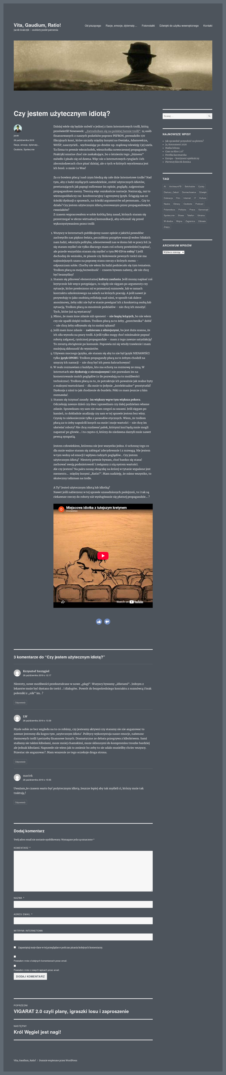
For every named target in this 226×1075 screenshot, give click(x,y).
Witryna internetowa (28, 930)
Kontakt (207, 25)
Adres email (23, 914)
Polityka (182, 209)
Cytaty (201, 186)
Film (178, 198)
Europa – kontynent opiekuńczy (182, 158)
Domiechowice (189, 192)
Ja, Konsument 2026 (176, 144)
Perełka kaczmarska (175, 155)
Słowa (181, 215)
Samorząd (203, 209)
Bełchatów (190, 186)
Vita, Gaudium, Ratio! (37, 24)
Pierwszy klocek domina (178, 162)
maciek (28, 775)
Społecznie (29, 149)
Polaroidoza (169, 209)
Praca (192, 209)
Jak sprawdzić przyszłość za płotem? (184, 141)
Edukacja (168, 198)
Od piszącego (93, 25)
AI (165, 186)
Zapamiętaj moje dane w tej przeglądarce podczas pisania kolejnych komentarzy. (60, 947)
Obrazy (176, 203)
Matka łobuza (172, 148)
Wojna (179, 221)
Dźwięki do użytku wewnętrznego (179, 25)
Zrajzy (167, 226)
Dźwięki (203, 192)
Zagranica (190, 221)
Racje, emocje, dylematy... (26, 144)
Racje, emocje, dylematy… (121, 25)
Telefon (190, 215)
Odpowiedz (20, 702)
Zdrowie (202, 221)
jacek (16, 135)
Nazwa (19, 897)
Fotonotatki (148, 25)
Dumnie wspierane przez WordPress (58, 1060)
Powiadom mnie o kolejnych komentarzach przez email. (40, 960)
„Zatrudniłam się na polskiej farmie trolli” (112, 131)
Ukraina (201, 215)
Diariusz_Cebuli (171, 192)
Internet (187, 198)
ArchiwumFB (175, 186)
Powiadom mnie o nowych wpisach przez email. (37, 970)
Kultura (202, 198)
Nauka (167, 203)
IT (195, 198)
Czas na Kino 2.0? (174, 151)
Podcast (199, 203)
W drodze (168, 221)
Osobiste (18, 149)
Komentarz (22, 847)
